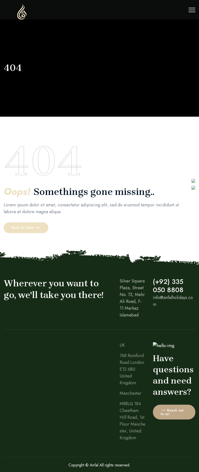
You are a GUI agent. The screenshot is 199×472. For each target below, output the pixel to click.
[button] (26, 227)
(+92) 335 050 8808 (168, 286)
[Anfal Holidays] (22, 18)
